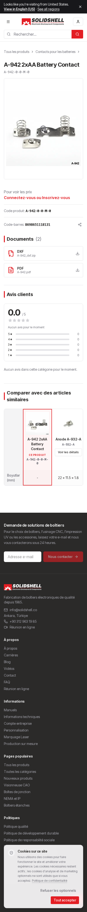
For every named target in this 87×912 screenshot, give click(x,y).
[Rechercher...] (77, 34)
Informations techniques (22, 717)
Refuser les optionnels (58, 890)
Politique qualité (16, 826)
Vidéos (9, 668)
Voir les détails (68, 452)
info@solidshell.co (23, 610)
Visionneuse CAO (17, 785)
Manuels (10, 710)
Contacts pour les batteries (55, 52)
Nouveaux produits (18, 778)
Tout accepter (65, 900)
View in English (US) (19, 9)
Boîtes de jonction (17, 792)
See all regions (48, 9)
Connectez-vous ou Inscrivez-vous (37, 197)
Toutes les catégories (20, 772)
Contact (10, 675)
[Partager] (79, 224)
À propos (10, 648)
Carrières (11, 655)
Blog (7, 662)
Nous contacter (60, 557)
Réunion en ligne (22, 627)
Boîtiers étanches (16, 805)
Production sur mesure (21, 744)
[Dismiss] (80, 7)
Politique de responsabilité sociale (29, 840)
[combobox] (38, 34)
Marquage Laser (16, 737)
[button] (43, 128)
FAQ (7, 682)
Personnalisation (16, 730)
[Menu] (8, 21)
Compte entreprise (18, 723)
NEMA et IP (12, 798)
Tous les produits (16, 52)
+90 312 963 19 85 (23, 621)
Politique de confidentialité (49, 880)
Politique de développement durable (31, 833)
